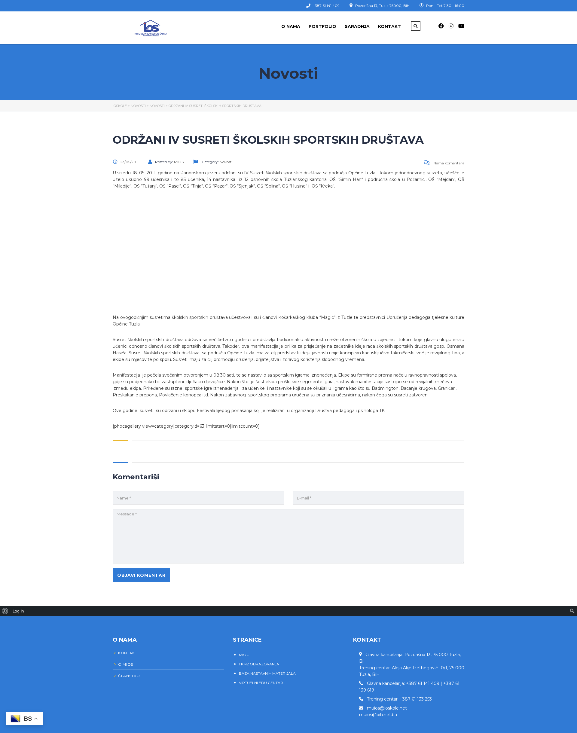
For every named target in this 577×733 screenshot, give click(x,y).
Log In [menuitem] (18, 611)
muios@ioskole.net (387, 708)
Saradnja (357, 26)
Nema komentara (448, 163)
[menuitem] (5, 611)
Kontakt (389, 26)
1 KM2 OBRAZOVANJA (259, 664)
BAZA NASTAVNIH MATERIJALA (267, 673)
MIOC (244, 654)
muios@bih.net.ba (378, 714)
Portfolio (322, 26)
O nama (290, 26)
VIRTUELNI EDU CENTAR (261, 682)
